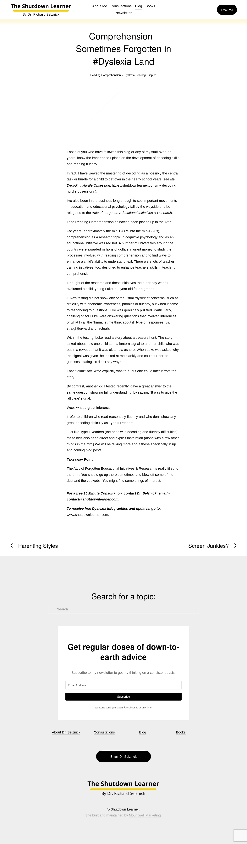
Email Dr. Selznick (123, 756)
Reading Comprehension (105, 75)
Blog (138, 6)
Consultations (121, 6)
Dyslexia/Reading (135, 75)
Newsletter (123, 13)
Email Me (227, 10)
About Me (99, 6)
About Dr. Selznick (66, 732)
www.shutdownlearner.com (87, 515)
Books (181, 732)
